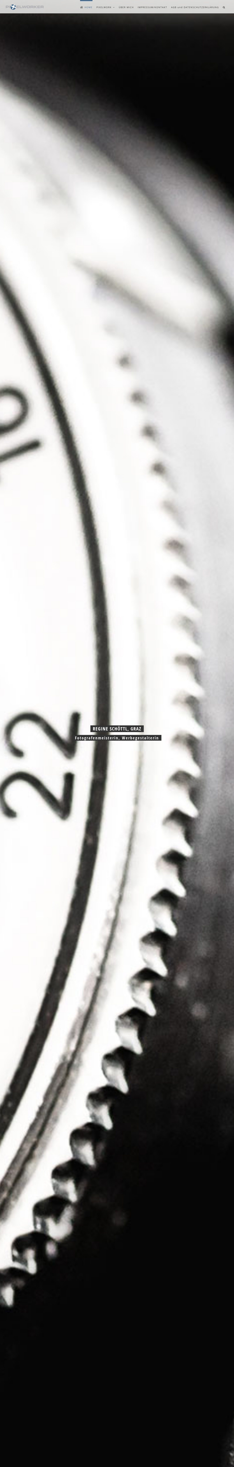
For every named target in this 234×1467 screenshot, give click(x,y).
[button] (224, 6)
